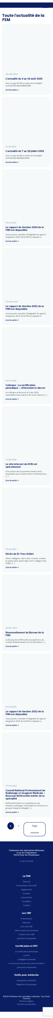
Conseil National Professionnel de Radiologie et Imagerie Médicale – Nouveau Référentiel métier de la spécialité (25, 794)
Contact (26, 905)
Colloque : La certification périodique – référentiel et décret (25, 386)
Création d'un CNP (26, 934)
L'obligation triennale (27, 959)
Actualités (26, 901)
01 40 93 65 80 (26, 861)
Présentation (26, 918)
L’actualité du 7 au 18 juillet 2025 (25, 151)
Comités (26, 893)
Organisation (26, 889)
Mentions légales (26, 1001)
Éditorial (26, 881)
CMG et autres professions (26, 930)
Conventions (26, 897)
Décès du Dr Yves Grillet (20, 553)
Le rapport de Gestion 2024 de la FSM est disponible (25, 229)
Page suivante (34, 829)
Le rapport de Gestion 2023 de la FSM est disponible (25, 308)
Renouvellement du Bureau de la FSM (25, 634)
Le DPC (26, 955)
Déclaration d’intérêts (26, 980)
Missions (26, 922)
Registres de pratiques (26, 984)
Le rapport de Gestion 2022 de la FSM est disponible (25, 713)
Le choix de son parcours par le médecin (26, 963)
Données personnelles (26, 1004)
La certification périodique (26, 951)
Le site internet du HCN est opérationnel (21, 465)
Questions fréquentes (26, 938)
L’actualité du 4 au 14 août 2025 (24, 78)
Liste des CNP (26, 926)
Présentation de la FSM (26, 885)
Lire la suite (11, 90)
